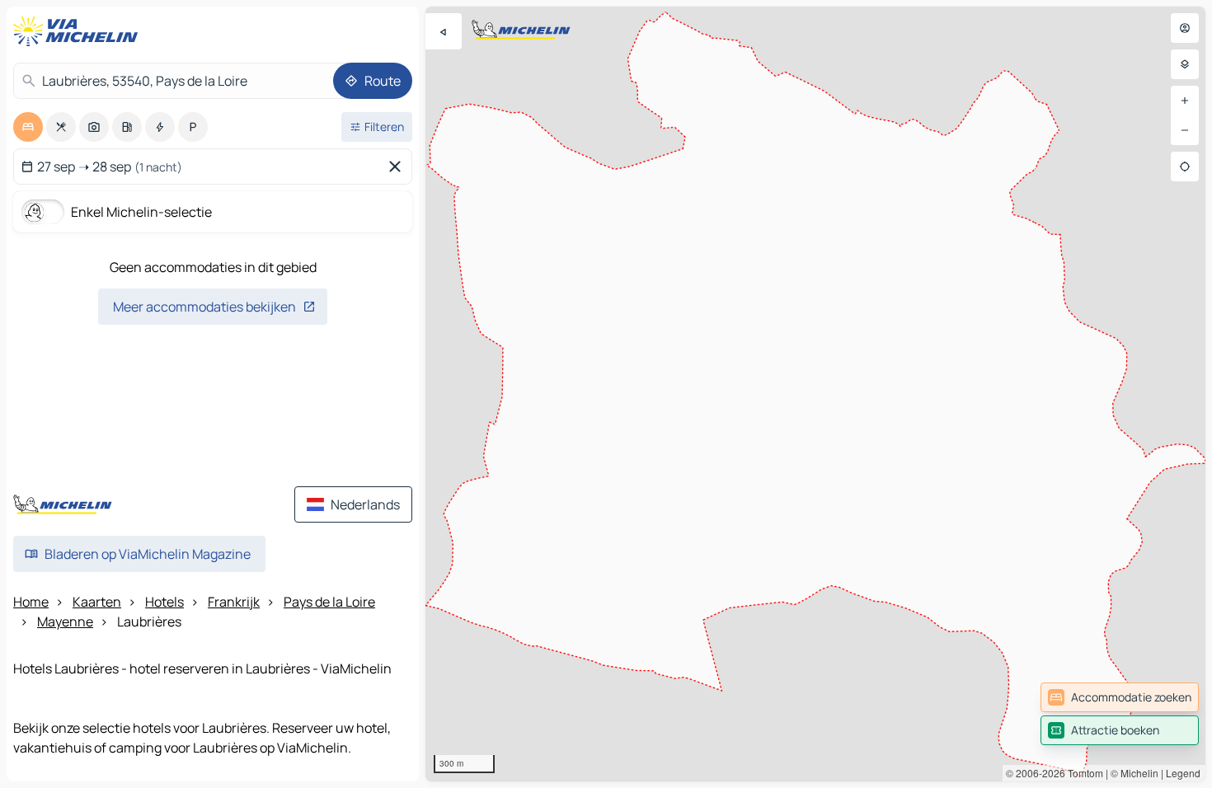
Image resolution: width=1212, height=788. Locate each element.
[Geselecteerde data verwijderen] (398, 166)
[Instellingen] (1185, 64)
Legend (1183, 773)
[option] (28, 127)
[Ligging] (1185, 166)
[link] (1120, 697)
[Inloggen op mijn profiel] (1185, 28)
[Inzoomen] (1185, 100)
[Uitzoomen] (1185, 130)
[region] (815, 394)
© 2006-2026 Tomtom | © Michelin (1082, 773)
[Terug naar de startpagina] (79, 31)
